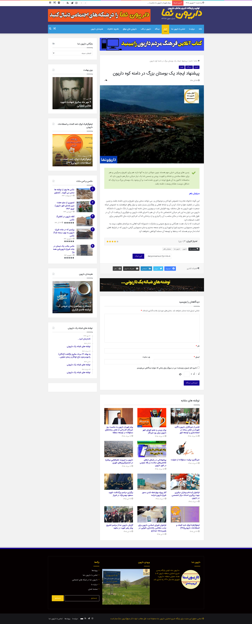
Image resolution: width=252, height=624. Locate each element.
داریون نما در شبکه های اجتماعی (85, 580)
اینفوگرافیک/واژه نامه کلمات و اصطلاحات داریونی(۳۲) (75, 161)
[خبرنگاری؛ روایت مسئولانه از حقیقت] (185, 449)
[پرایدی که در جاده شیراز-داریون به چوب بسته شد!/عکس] (85, 233)
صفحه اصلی (93, 589)
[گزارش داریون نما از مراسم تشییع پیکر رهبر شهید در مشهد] (118, 514)
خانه (200, 29)
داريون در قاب (146, 29)
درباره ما (192, 29)
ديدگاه (157, 29)
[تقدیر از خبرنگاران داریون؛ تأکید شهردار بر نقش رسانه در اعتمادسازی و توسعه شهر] (185, 416)
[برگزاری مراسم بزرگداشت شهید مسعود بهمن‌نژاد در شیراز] (118, 482)
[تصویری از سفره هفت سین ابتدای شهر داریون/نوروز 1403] (85, 206)
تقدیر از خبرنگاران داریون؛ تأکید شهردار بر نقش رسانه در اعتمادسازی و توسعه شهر (187, 429)
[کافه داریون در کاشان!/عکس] (85, 220)
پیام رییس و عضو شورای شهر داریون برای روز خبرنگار (154, 431)
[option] (72, 93)
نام (198, 346)
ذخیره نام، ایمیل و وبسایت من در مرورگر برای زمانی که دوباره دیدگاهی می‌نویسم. (167, 368)
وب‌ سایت (146, 357)
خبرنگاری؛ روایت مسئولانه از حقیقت (185, 460)
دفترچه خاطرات (113, 29)
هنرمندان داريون (97, 29)
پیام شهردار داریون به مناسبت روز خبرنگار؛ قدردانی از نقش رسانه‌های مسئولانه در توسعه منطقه (136, 3)
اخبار (165, 29)
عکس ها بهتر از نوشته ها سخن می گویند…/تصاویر (64, 191)
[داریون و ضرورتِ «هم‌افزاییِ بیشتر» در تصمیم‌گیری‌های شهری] (118, 449)
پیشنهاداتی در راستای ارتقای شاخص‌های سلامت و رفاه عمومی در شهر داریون (153, 462)
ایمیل (197, 357)
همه (181, 67)
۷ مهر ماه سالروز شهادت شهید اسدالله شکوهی (75, 104)
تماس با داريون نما (178, 29)
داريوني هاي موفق (130, 29)
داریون (185, 249)
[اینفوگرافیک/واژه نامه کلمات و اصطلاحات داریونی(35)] (185, 514)
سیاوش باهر (167, 249)
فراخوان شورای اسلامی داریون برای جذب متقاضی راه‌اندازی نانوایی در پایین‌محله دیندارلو (152, 528)
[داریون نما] (182, 13)
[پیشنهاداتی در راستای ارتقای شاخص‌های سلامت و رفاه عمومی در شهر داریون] (151, 449)
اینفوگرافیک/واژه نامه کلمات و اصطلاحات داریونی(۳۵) (188, 527)
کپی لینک (138, 256)
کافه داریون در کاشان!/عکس (65, 218)
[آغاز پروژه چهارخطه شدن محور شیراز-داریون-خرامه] (151, 482)
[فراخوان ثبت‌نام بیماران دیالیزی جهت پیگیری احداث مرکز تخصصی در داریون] (185, 482)
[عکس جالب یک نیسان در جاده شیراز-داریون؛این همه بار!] (85, 250)
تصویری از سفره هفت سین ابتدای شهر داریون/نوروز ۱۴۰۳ (64, 206)
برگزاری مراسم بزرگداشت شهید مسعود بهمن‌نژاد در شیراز (121, 494)
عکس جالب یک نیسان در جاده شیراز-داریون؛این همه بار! (63, 249)
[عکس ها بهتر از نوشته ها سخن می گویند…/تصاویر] (85, 193)
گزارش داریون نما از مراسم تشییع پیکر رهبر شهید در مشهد (119, 527)
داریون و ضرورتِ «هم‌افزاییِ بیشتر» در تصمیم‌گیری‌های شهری (119, 461)
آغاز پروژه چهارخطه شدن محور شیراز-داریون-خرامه (154, 494)
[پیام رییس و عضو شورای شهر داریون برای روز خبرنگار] (151, 417)
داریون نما (177, 249)
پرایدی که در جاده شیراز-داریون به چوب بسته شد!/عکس (63, 233)
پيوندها (95, 570)
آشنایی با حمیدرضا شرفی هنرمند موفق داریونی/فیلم (74, 308)
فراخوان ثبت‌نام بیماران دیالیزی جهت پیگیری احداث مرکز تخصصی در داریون (186, 495)
